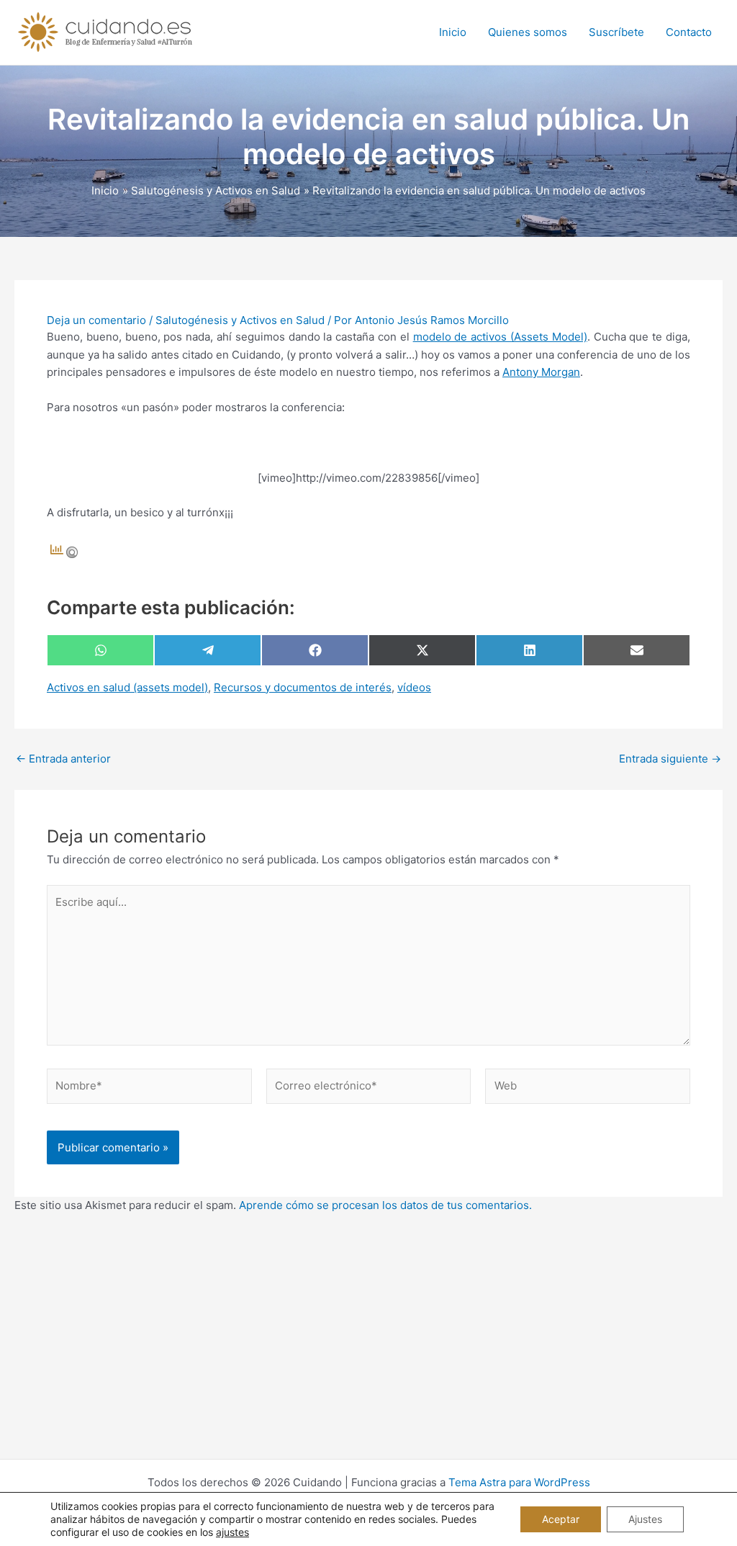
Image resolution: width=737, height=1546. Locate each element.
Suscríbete (616, 32)
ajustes (232, 1532)
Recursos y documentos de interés (303, 687)
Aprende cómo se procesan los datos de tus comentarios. (385, 1205)
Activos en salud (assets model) (127, 687)
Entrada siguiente (670, 758)
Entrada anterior (63, 758)
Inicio (452, 32)
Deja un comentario (96, 320)
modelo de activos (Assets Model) (500, 336)
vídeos (414, 687)
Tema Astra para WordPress (519, 1482)
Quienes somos (527, 32)
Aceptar (560, 1519)
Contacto (689, 32)
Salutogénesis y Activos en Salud (240, 320)
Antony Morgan (541, 372)
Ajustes (645, 1519)
